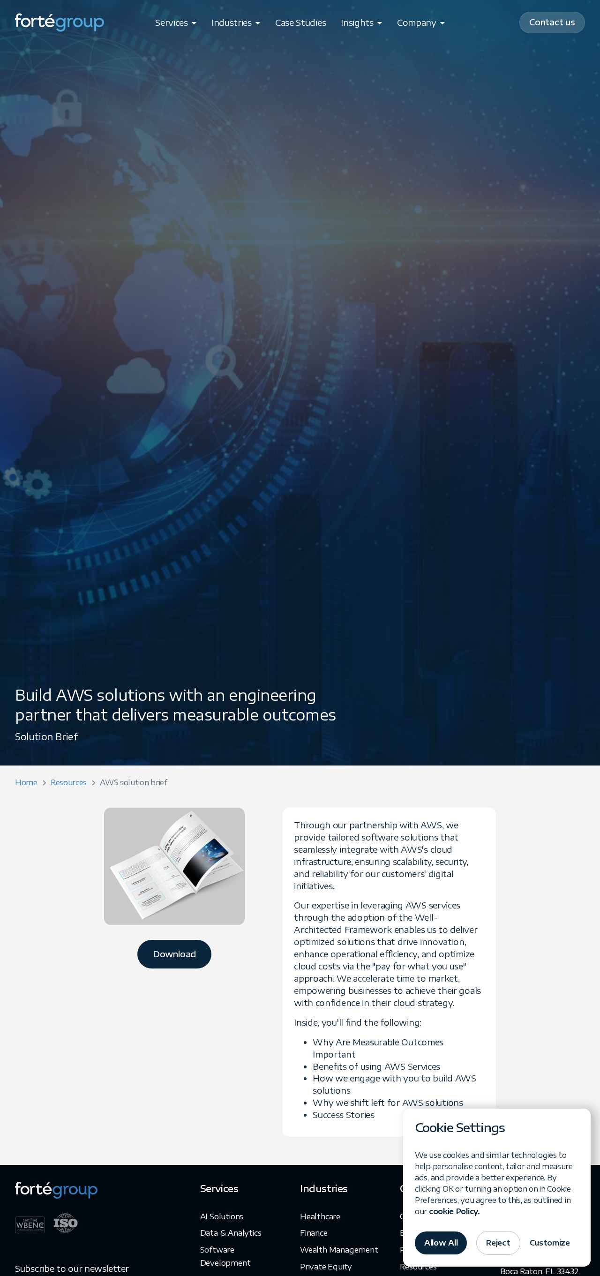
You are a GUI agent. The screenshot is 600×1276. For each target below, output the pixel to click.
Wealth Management (339, 1249)
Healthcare (320, 1216)
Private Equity (326, 1266)
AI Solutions (222, 1216)
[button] (175, 22)
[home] (59, 23)
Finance (314, 1233)
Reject (498, 1242)
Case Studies (300, 22)
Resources (418, 1266)
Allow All (441, 1242)
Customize (550, 1242)
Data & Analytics (231, 1233)
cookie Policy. (454, 1211)
